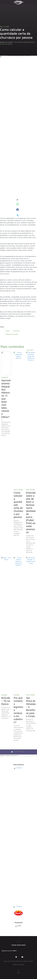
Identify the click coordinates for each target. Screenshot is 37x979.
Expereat (4, 377)
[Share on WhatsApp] (18, 204)
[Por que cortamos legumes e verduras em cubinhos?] (18, 624)
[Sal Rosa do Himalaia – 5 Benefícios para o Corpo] (31, 624)
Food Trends (30, 490)
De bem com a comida (6, 42)
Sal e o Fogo (4, 26)
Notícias (4, 695)
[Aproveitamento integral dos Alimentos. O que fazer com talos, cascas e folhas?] (6, 363)
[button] (3, 2)
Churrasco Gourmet (11, 334)
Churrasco (16, 331)
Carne (7, 331)
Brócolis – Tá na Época (5, 701)
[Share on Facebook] (18, 210)
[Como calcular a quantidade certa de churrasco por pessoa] (18, 419)
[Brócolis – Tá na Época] (6, 624)
